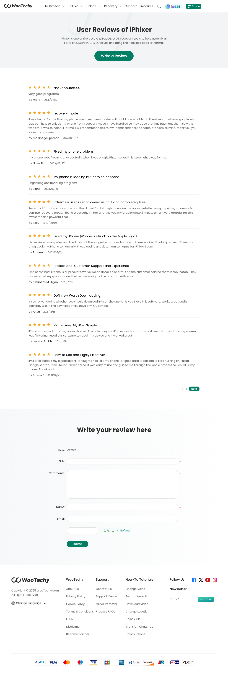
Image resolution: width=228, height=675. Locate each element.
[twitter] (200, 579)
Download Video (137, 604)
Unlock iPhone (135, 634)
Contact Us (104, 589)
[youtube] (207, 579)
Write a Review (114, 55)
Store (196, 6)
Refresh (125, 531)
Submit (77, 544)
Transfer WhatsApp (139, 627)
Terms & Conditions (80, 611)
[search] (159, 6)
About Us (72, 589)
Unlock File (133, 619)
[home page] (18, 7)
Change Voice (135, 589)
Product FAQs (105, 611)
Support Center (107, 596)
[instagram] (214, 579)
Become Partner (77, 634)
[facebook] (193, 579)
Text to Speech (136, 596)
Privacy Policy (75, 596)
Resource (147, 6)
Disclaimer (73, 627)
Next (194, 389)
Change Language (29, 603)
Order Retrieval (106, 604)
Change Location (137, 611)
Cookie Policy (75, 604)
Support (131, 6)
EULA (69, 619)
